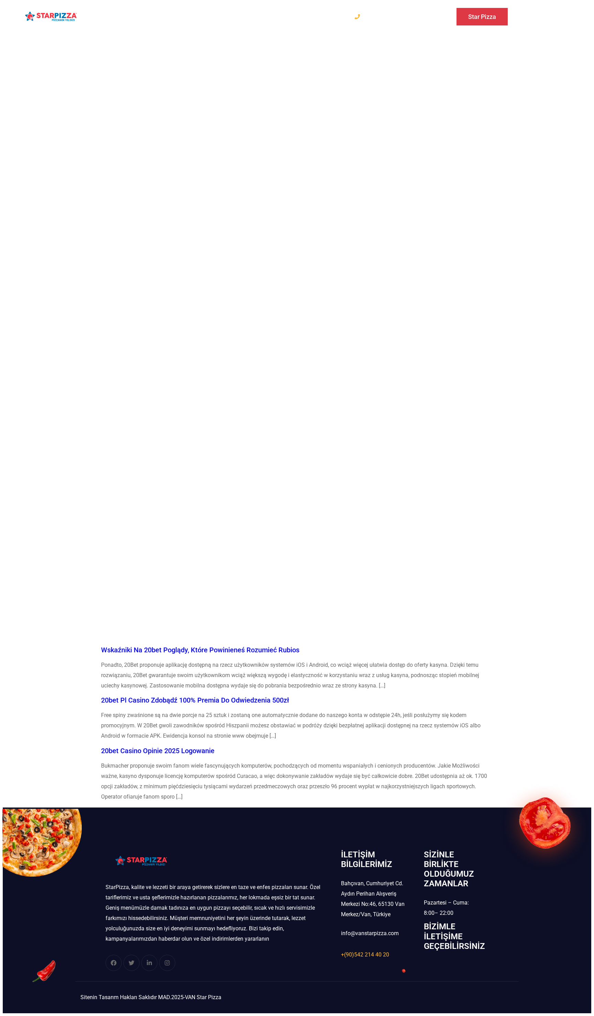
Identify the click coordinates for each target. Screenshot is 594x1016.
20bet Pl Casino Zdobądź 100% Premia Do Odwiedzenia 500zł (195, 700)
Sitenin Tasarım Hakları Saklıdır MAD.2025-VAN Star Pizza (150, 997)
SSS (238, 16)
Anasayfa (121, 16)
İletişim (270, 16)
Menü (159, 16)
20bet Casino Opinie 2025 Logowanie (157, 751)
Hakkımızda (200, 16)
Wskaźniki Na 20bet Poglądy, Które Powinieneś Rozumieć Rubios (200, 650)
